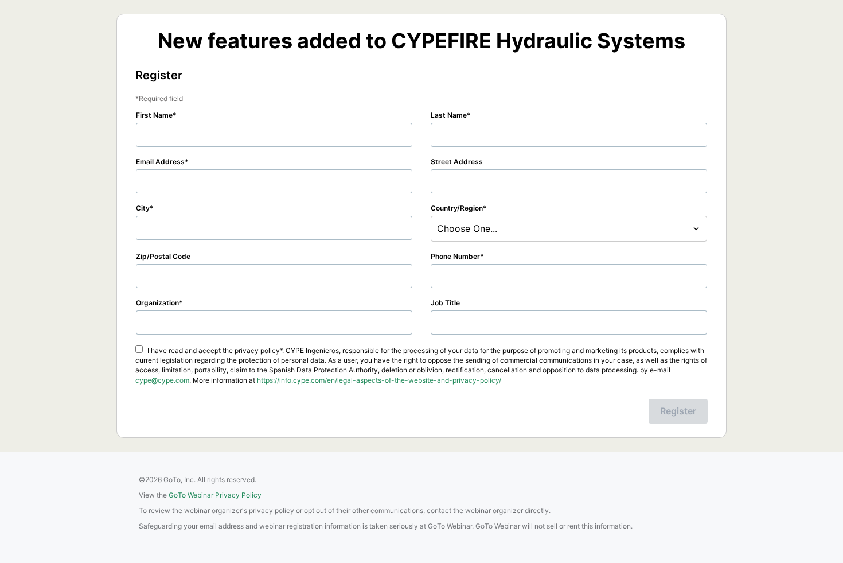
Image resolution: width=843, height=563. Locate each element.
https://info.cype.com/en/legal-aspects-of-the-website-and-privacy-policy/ (379, 380)
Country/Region (457, 208)
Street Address (457, 161)
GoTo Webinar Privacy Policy (215, 495)
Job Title (445, 302)
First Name (154, 115)
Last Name (449, 115)
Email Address (160, 161)
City (143, 208)
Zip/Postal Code (163, 256)
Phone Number (455, 256)
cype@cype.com (162, 380)
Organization (157, 302)
